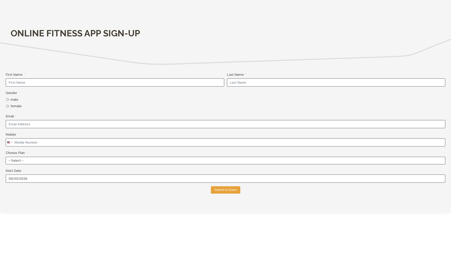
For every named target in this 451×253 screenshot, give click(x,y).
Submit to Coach (226, 190)
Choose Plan (15, 153)
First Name (14, 74)
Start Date (13, 171)
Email (10, 116)
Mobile (11, 134)
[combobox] (9, 142)
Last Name (235, 74)
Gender (11, 93)
